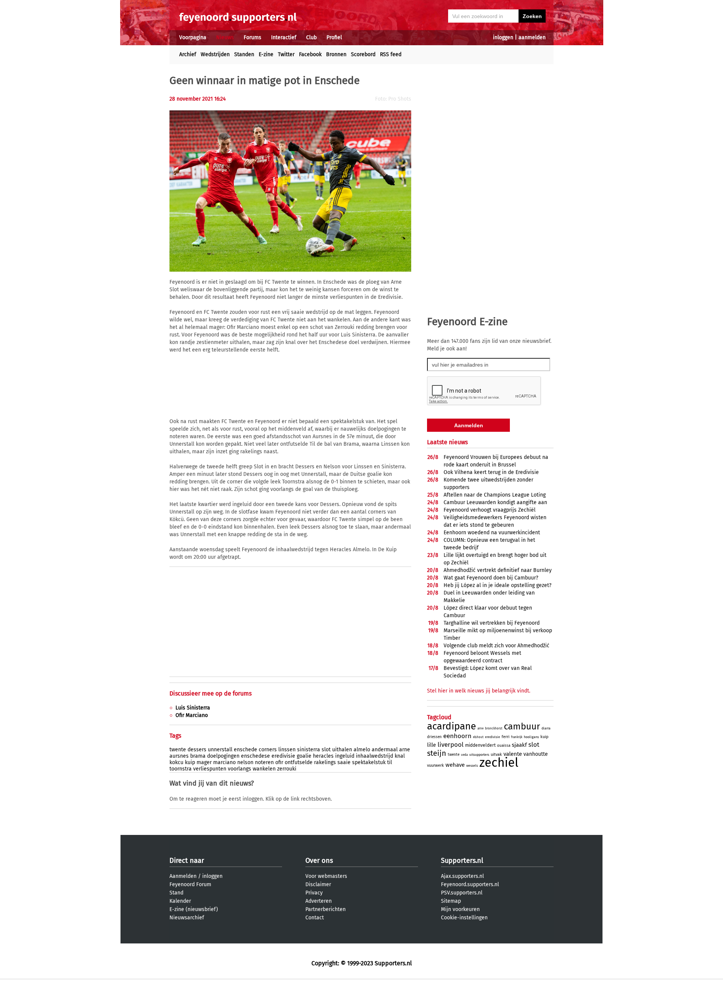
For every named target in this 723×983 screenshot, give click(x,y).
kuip (190, 762)
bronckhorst (493, 728)
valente (512, 754)
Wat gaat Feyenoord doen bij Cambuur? (491, 578)
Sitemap (451, 901)
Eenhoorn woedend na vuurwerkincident (492, 532)
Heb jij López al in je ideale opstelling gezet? (497, 585)
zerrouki (286, 769)
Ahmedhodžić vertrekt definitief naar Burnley (498, 570)
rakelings (325, 762)
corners (268, 749)
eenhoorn (457, 736)
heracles (323, 756)
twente (177, 749)
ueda (464, 755)
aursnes (179, 756)
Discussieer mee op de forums (210, 693)
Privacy (314, 893)
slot (326, 749)
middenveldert (480, 745)
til (389, 762)
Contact (314, 917)
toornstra (180, 769)
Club (311, 37)
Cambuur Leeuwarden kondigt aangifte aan (495, 502)
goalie (304, 756)
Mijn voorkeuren (460, 909)
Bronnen (336, 54)
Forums (252, 37)
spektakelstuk (369, 762)
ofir (279, 762)
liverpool (451, 745)
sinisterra (308, 749)
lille (431, 745)
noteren (264, 762)
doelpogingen (223, 756)
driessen (434, 737)
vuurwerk (435, 765)
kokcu (176, 762)
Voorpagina (192, 37)
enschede (245, 749)
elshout (478, 737)
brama (198, 756)
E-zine (266, 54)
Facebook (310, 54)
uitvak (496, 754)
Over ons (319, 860)
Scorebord (363, 54)
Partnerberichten (325, 909)
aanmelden (532, 37)
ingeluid (344, 756)
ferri (505, 736)
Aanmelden (183, 876)
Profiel (334, 37)
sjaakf (519, 744)
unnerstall (220, 749)
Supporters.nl (462, 860)
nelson (245, 762)
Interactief (283, 37)
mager (204, 762)
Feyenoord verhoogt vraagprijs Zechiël (489, 510)
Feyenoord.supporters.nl (470, 884)
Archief (187, 54)
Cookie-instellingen (464, 917)
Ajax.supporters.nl (462, 876)
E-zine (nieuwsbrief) (193, 909)
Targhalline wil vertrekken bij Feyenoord (492, 623)
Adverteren (318, 901)
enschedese (255, 756)
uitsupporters (479, 755)
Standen (244, 54)
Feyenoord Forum (190, 884)
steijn (436, 753)
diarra (546, 728)
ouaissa (503, 745)
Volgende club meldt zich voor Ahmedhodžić (496, 645)
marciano (224, 762)
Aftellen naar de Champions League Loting (495, 495)
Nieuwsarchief (186, 917)
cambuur (522, 726)
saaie (344, 762)
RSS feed (390, 54)
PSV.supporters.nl (461, 893)
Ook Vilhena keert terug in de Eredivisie (491, 472)
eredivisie (283, 756)
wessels (472, 765)
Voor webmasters (326, 876)
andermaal (385, 749)
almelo (362, 749)
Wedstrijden (215, 54)
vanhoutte (535, 754)
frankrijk (516, 737)
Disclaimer (318, 884)
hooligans (531, 737)
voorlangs (239, 769)
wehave (455, 764)
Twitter (286, 54)
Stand (176, 893)
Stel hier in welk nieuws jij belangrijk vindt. (478, 691)
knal (400, 756)
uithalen (342, 749)
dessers (197, 749)
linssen (287, 749)
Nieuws (225, 37)
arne (404, 749)
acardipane (451, 726)
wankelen (264, 769)
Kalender (180, 901)
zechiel (499, 762)
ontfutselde (299, 762)
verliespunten (209, 769)
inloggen (503, 37)
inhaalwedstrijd (374, 756)
